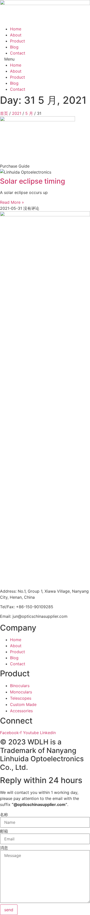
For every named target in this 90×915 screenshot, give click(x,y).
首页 (4, 113)
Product (17, 40)
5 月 (29, 113)
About (16, 34)
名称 (4, 814)
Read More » (12, 202)
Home (15, 28)
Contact (17, 53)
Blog (14, 46)
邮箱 (4, 831)
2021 (16, 113)
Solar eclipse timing (32, 181)
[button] (45, 59)
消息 (4, 848)
